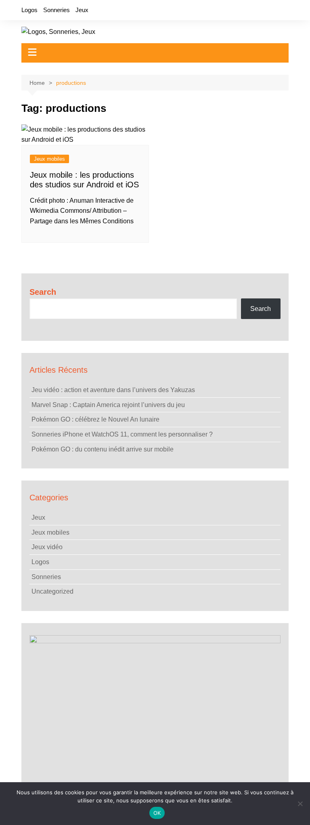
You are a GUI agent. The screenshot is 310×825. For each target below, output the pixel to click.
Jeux (81, 9)
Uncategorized (52, 591)
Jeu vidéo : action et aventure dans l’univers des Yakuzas (113, 389)
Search (42, 292)
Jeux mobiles (49, 159)
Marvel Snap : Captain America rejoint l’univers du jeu (108, 404)
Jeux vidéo (47, 547)
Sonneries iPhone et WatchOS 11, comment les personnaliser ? (122, 434)
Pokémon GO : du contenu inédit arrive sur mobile (102, 449)
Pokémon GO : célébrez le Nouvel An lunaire (95, 419)
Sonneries (56, 9)
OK (157, 813)
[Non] (300, 804)
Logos (29, 9)
